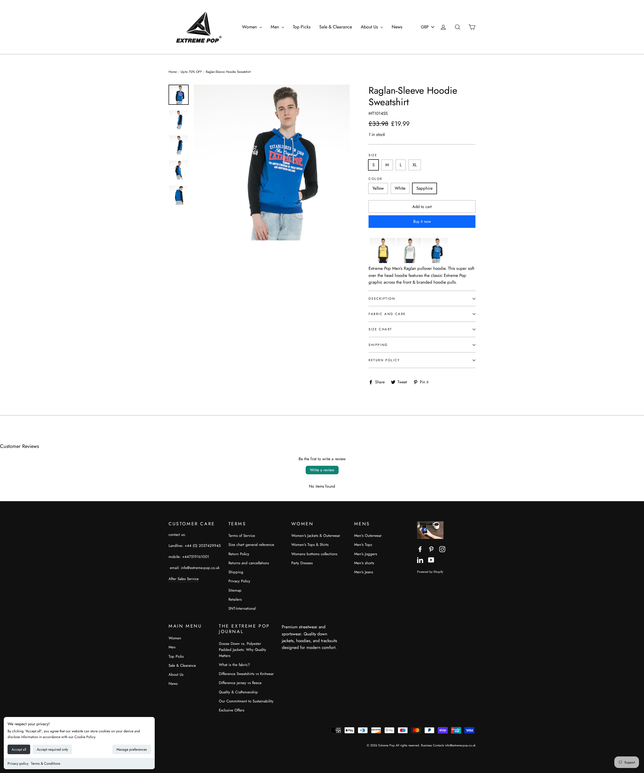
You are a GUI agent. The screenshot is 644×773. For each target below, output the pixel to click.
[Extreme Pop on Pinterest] (431, 548)
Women (250, 27)
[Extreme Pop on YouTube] (431, 559)
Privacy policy (18, 763)
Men (275, 27)
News (397, 27)
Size (373, 155)
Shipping (378, 344)
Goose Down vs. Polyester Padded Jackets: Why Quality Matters (242, 649)
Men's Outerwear (368, 535)
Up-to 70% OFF (191, 71)
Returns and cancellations (248, 563)
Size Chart (380, 329)
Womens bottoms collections (314, 554)
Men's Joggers (365, 554)
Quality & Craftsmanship (238, 692)
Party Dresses (302, 563)
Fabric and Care (387, 314)
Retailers (235, 599)
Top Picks (301, 27)
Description (382, 298)
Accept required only (52, 749)
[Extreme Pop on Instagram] (442, 548)
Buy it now (422, 221)
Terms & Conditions (45, 763)
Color (375, 179)
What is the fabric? (234, 664)
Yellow (378, 188)
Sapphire (424, 188)
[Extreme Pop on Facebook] (420, 548)
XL (415, 165)
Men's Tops (363, 544)
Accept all (19, 749)
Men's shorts (364, 563)
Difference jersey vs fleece (240, 683)
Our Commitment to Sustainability (246, 701)
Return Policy (384, 360)
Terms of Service (241, 535)
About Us (370, 27)
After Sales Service (184, 579)
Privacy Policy (239, 581)
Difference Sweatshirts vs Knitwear (246, 674)
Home (173, 71)
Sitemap (235, 590)
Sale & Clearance (335, 27)
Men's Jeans (363, 572)
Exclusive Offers (231, 710)
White (400, 188)
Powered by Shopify (430, 572)
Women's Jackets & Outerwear (315, 535)
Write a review (322, 470)
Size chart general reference (251, 544)
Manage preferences (131, 749)
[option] (272, 162)
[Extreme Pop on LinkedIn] (420, 559)
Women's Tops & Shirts (310, 544)
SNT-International (242, 608)
